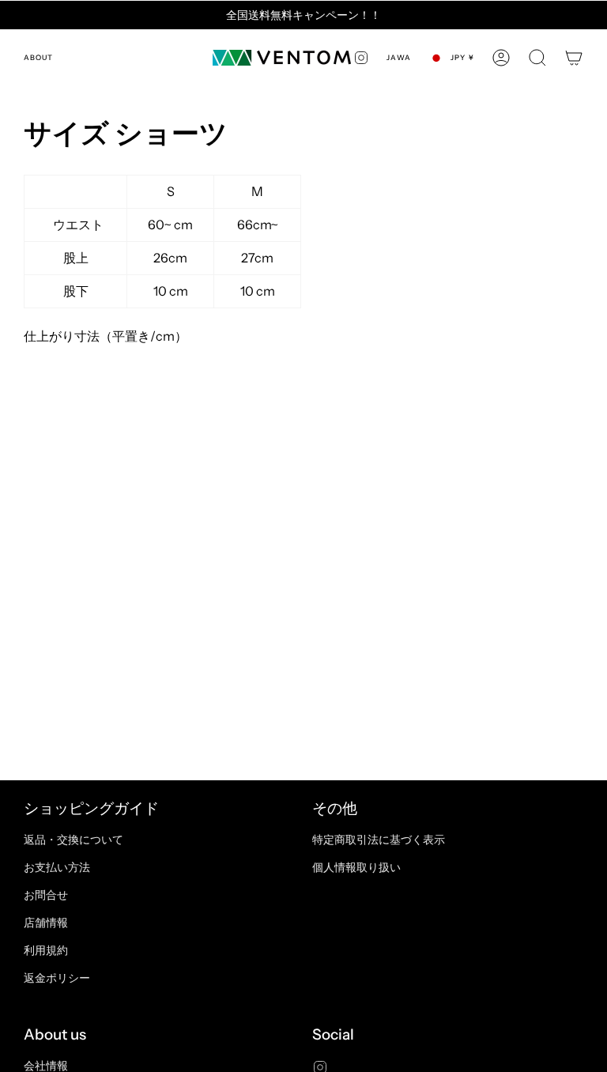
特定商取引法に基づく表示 (378, 839)
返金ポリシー (57, 978)
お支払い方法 (57, 867)
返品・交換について (73, 839)
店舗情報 (46, 922)
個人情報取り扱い (356, 867)
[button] (537, 57)
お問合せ (46, 895)
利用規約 (46, 950)
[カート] (574, 57)
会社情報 (46, 1065)
